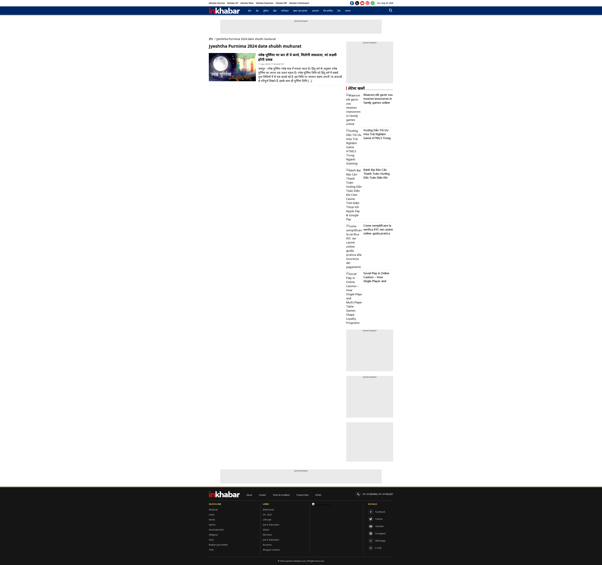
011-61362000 (370, 494)
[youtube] (362, 3)
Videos (266, 529)
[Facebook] (352, 3)
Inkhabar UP (232, 3)
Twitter (379, 518)
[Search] (390, 10)
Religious (213, 534)
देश (257, 10)
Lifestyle (267, 519)
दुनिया (266, 10)
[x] (357, 3)
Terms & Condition (281, 495)
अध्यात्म (315, 10)
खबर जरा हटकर (300, 10)
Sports (212, 524)
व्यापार (348, 10)
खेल (275, 10)
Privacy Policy (303, 495)
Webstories (268, 509)
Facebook (380, 511)
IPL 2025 (267, 514)
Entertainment (216, 529)
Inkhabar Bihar (247, 3)
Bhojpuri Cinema (271, 549)
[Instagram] (367, 3)
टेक (339, 10)
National (213, 509)
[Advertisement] (369, 63)
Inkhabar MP (281, 3)
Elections (267, 534)
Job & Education (271, 524)
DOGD (318, 495)
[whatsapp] (372, 3)
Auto (211, 539)
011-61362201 (386, 494)
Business (267, 544)
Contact (262, 495)
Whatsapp (380, 540)
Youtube (379, 526)
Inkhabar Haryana (217, 3)
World (212, 519)
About (249, 495)
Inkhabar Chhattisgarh (299, 3)
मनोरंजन (285, 10)
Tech (211, 549)
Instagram (380, 533)
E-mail (378, 547)
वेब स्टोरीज (328, 10)
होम (249, 10)
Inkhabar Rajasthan (264, 3)
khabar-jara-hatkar (218, 544)
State (211, 514)
